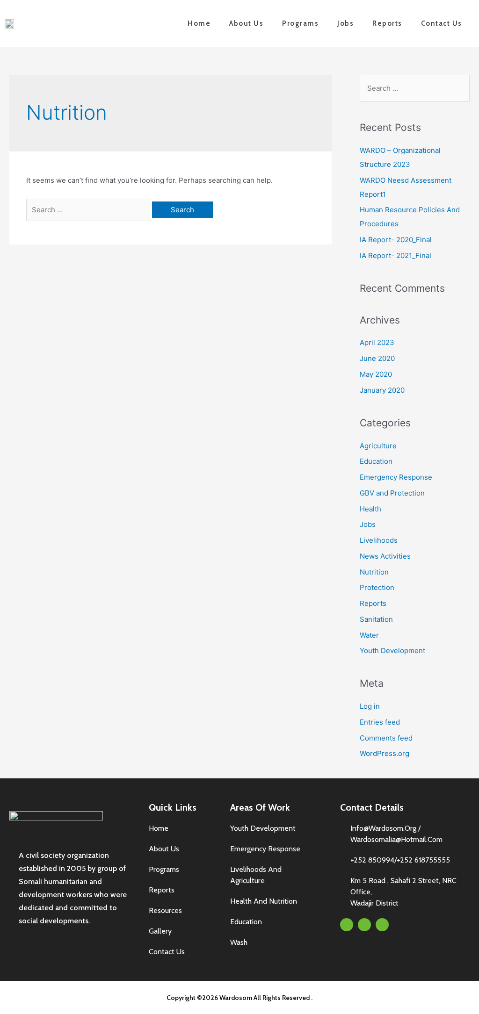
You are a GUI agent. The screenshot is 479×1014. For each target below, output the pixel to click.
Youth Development (392, 650)
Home (199, 23)
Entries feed (380, 722)
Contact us (441, 23)
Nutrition (374, 572)
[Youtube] (382, 924)
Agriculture (378, 445)
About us (246, 23)
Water (369, 635)
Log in (370, 706)
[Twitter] (364, 924)
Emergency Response (396, 477)
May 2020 (376, 374)
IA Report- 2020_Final (396, 239)
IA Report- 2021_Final (395, 255)
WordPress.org (384, 753)
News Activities (385, 556)
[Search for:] (89, 209)
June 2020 (377, 358)
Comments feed (386, 738)
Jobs (345, 23)
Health (370, 508)
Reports (387, 23)
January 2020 (382, 390)
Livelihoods (379, 540)
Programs (300, 23)
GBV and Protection (392, 493)
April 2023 (377, 342)
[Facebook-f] (346, 924)
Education (376, 461)
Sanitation (376, 619)
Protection (377, 587)
